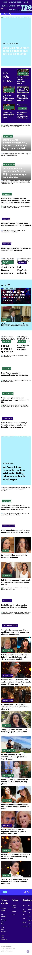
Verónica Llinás (8, 463)
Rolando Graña (8, 700)
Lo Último (12, 2)
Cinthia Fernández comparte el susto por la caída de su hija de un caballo (15, 531)
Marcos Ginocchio (9, 750)
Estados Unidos (5, 951)
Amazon (25, 926)
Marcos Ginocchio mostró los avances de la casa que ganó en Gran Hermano (14, 756)
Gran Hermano (23, 73)
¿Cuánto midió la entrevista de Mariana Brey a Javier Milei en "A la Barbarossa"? (15, 325)
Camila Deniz (7, 136)
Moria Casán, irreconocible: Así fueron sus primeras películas (22, 98)
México (11, 951)
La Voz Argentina (9, 288)
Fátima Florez (6, 341)
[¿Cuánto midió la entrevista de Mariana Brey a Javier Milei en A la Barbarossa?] (16, 314)
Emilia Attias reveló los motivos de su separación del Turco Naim (16, 249)
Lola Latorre (7, 800)
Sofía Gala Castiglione (10, 44)
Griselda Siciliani (9, 164)
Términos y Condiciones (6, 946)
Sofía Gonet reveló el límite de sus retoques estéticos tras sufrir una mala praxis (14, 881)
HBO (29, 913)
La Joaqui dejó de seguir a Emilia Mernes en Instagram (14, 556)
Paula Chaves (7, 600)
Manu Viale (6, 219)
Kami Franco (7, 368)
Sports (29, 920)
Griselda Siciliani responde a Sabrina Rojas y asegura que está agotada (15, 172)
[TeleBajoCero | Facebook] (1, 14)
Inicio (5, 2)
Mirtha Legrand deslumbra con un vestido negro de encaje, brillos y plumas (14, 781)
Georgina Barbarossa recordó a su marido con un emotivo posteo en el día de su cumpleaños (15, 632)
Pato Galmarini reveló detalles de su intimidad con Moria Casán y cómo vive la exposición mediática (15, 657)
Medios (20, 2)
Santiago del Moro (8, 107)
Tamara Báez (7, 501)
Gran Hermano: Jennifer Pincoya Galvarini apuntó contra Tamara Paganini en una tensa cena (14, 425)
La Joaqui (6, 550)
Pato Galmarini (7, 650)
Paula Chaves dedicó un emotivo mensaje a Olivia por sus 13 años (14, 606)
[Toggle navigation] (2, 8)
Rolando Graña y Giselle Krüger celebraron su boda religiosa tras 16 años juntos (15, 707)
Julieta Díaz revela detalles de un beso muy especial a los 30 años (14, 731)
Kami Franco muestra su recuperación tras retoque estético (14, 374)
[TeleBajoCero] (8, 892)
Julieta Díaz (6, 725)
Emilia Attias (7, 244)
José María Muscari (6, 262)
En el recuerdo (22, 90)
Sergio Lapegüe (8, 393)
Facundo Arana (8, 675)
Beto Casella (7, 825)
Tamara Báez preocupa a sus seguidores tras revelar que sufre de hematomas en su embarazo (15, 507)
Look (26, 2)
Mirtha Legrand (8, 775)
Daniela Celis (7, 194)
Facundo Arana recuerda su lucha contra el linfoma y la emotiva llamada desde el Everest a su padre (16, 682)
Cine (29, 916)
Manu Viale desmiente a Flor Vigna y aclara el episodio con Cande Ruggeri (16, 224)
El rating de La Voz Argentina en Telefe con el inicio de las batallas (14, 296)
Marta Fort (6, 850)
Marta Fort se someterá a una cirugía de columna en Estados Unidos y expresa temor (15, 856)
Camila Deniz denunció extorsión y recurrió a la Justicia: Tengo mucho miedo (15, 144)
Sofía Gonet (7, 875)
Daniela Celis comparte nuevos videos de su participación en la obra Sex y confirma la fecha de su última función (15, 201)
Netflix (29, 905)
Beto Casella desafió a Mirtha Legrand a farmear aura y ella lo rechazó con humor (13, 831)
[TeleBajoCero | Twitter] (5, 14)
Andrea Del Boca (7, 90)
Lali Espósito (22, 108)
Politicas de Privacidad (6, 948)
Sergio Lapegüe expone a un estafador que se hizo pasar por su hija (15, 400)
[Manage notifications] (28, 951)
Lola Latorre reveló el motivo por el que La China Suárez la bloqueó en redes (15, 806)
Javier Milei (6, 320)
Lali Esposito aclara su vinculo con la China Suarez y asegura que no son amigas (23, 117)
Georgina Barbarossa (10, 625)
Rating (24, 922)
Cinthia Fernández (9, 526)
